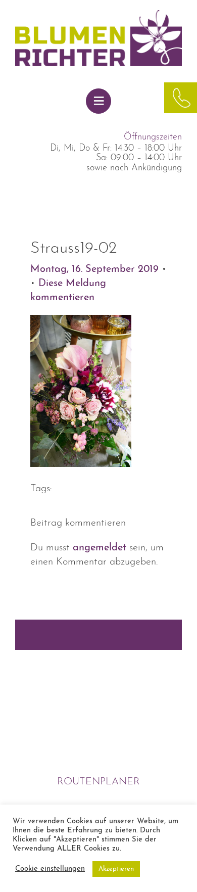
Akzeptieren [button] (116, 869)
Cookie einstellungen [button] (50, 869)
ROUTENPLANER (98, 782)
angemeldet (99, 548)
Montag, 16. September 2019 (96, 269)
